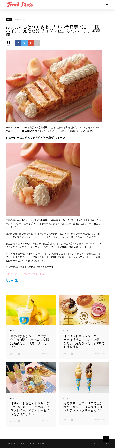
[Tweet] (24, 43)
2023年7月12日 (20, 19)
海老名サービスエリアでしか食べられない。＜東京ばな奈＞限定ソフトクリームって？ (82, 407)
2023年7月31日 (46, 353)
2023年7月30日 (99, 353)
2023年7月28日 (99, 419)
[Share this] (18, 43)
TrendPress (24, 443)
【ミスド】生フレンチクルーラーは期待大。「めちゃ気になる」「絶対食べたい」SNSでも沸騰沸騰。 (83, 342)
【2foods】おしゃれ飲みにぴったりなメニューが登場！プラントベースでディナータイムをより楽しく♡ (30, 409)
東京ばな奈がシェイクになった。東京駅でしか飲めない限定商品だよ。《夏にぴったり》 (29, 342)
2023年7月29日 (46, 421)
